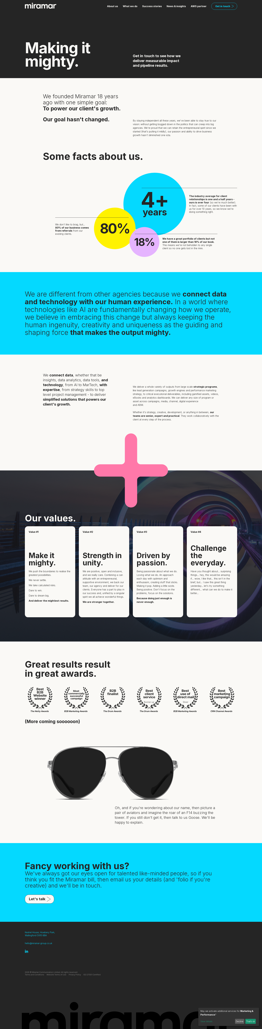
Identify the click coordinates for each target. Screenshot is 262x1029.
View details (206, 1021)
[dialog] (228, 1017)
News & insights (176, 6)
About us (112, 6)
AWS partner (199, 6)
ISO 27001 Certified (92, 974)
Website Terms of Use (56, 974)
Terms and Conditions (34, 974)
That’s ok (250, 1021)
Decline (239, 1021)
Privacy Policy (75, 974)
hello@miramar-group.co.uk (38, 943)
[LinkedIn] (26, 951)
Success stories (152, 6)
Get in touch (222, 6)
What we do (130, 6)
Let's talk (37, 899)
